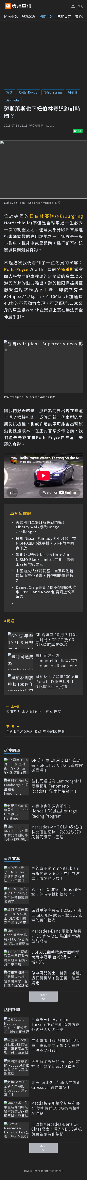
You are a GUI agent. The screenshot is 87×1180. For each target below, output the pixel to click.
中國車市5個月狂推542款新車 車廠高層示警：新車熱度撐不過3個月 (56, 1045)
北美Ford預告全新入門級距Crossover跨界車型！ (56, 1085)
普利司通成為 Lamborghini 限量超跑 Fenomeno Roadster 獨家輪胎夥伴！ (57, 660)
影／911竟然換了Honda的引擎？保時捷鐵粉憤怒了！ (57, 892)
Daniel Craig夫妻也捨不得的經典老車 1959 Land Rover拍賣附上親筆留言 (46, 592)
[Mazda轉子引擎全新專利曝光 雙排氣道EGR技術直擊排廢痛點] (16, 1109)
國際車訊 (46, 16)
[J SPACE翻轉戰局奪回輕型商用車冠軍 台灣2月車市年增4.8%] (16, 958)
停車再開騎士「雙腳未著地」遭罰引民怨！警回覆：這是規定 (56, 977)
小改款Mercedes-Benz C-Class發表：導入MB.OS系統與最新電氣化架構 (56, 1129)
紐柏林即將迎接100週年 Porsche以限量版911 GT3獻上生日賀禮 (57, 681)
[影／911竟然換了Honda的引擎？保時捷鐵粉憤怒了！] (16, 895)
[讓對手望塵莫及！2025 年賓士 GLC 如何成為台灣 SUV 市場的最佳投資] (16, 916)
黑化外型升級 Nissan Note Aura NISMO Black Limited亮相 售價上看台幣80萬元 (45, 559)
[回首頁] (21, 6)
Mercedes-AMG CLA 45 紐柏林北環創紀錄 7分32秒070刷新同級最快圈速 (56, 831)
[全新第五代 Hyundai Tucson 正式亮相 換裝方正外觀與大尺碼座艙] (16, 1025)
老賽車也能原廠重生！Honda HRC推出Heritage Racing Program (54, 811)
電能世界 (64, 16)
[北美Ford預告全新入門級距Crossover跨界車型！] (16, 1088)
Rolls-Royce (28, 92)
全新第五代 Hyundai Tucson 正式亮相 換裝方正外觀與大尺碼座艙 (55, 1024)
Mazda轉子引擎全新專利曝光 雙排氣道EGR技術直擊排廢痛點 (56, 1108)
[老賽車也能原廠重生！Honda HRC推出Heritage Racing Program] (16, 812)
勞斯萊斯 (12, 100)
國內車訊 (11, 16)
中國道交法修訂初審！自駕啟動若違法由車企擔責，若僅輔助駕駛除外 (44, 575)
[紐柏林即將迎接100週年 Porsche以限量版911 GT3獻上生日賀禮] (20, 682)
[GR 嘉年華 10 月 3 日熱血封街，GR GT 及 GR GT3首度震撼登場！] (20, 640)
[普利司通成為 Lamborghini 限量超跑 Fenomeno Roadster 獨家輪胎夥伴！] (20, 661)
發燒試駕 (29, 16)
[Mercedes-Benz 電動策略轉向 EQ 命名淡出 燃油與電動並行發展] (16, 936)
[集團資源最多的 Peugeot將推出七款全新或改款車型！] (16, 1067)
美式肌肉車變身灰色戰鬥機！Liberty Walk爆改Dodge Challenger (41, 527)
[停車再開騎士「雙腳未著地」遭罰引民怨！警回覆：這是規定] (16, 978)
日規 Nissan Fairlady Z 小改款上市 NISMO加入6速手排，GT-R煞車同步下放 (46, 543)
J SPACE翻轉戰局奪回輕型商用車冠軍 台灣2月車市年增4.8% (55, 957)
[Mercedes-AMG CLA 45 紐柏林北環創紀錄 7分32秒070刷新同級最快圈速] (16, 832)
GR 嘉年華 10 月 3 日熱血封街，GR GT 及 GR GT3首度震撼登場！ (56, 639)
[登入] (73, 6)
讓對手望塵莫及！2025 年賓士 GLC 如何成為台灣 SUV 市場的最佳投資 (57, 915)
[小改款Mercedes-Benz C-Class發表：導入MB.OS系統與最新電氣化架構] (16, 1130)
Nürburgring (53, 92)
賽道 (9, 92)
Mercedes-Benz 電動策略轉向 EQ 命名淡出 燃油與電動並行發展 (56, 935)
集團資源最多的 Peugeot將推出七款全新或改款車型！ (55, 1064)
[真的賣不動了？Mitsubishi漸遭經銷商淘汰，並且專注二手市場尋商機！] (16, 874)
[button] (80, 6)
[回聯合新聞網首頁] (8, 6)
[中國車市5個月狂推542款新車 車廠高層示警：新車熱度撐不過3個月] (16, 1046)
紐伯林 (73, 92)
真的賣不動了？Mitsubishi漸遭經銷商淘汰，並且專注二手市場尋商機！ (55, 873)
